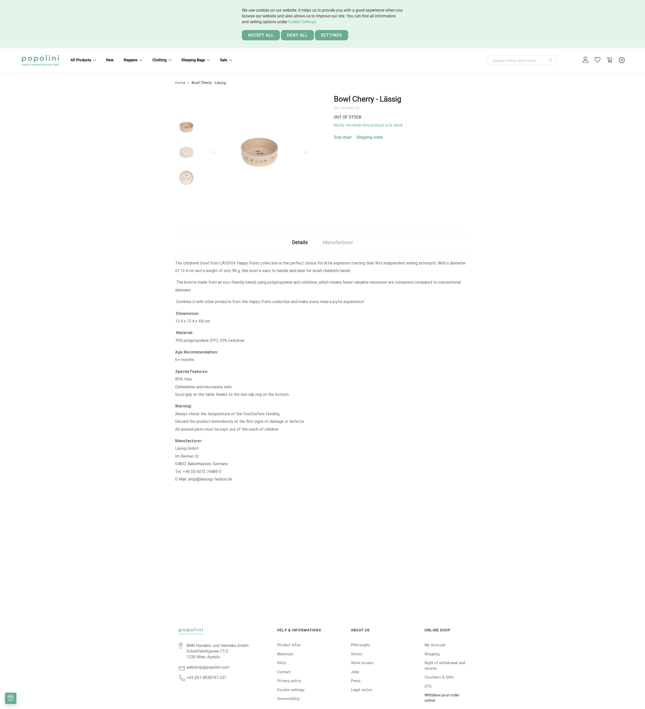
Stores (356, 654)
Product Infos (289, 645)
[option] (186, 127)
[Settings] (622, 60)
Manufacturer (338, 242)
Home (180, 82)
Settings (331, 35)
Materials (285, 654)
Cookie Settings (302, 21)
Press (356, 680)
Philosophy (360, 645)
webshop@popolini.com (207, 667)
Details (300, 242)
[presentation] (214, 152)
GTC (428, 686)
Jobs (355, 672)
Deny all (297, 35)
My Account (435, 645)
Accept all (261, 35)
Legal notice (361, 690)
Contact (284, 672)
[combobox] (522, 60)
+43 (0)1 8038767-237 (206, 677)
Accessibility (288, 698)
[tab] (299, 242)
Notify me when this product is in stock (368, 125)
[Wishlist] (598, 60)
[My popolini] (586, 60)
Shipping (432, 654)
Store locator (362, 663)
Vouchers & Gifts (439, 677)
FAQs (281, 663)
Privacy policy (289, 680)
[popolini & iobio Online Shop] (40, 60)
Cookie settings (291, 690)
